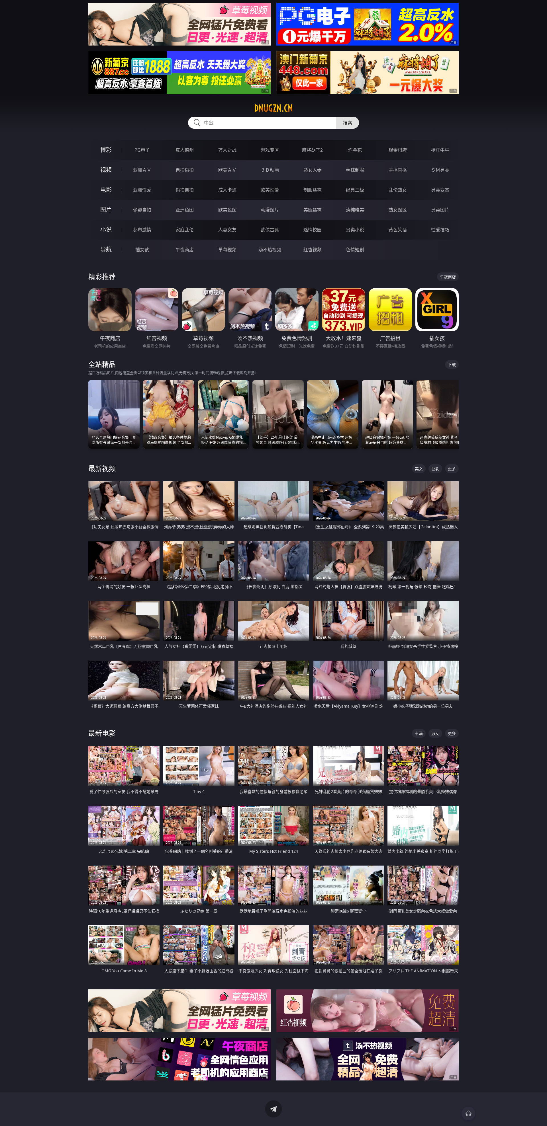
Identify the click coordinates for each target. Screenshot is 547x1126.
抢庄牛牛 (440, 150)
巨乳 (435, 468)
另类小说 (355, 230)
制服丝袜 (312, 190)
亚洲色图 (184, 210)
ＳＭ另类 (440, 170)
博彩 (106, 150)
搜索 (347, 123)
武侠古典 (270, 230)
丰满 (419, 733)
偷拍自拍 (184, 190)
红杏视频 (312, 249)
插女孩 (142, 249)
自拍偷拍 (184, 170)
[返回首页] (468, 1113)
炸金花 (355, 150)
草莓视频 (227, 249)
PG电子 (142, 150)
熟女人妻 (312, 170)
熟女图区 (398, 210)
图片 (106, 209)
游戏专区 (270, 150)
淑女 (435, 733)
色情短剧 (355, 249)
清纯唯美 (355, 210)
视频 (106, 170)
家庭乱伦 (184, 230)
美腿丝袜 (312, 210)
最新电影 (102, 733)
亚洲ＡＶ (142, 170)
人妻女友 (227, 230)
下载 (452, 364)
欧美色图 (227, 210)
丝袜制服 (355, 170)
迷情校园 (312, 230)
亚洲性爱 (142, 190)
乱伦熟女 (398, 190)
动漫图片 (270, 210)
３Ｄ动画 (270, 170)
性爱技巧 (440, 230)
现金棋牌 (398, 150)
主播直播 (398, 170)
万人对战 (227, 150)
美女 (419, 468)
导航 (106, 249)
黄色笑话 (398, 230)
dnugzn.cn (273, 108)
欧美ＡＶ (227, 170)
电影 (106, 190)
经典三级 (355, 190)
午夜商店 (184, 249)
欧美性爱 (270, 190)
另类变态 (440, 190)
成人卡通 (227, 190)
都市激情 (142, 230)
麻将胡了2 (312, 150)
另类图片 (440, 210)
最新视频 (102, 468)
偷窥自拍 (142, 210)
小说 (106, 229)
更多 (452, 468)
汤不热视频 (269, 249)
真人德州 (184, 150)
